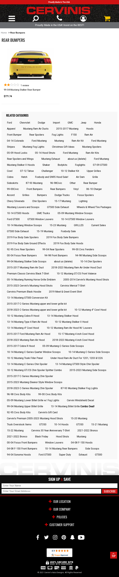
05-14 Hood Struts (45, 152)
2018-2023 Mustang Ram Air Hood (26, 339)
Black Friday (41, 436)
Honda (97, 122)
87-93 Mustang (34, 183)
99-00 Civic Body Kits (50, 394)
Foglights (80, 164)
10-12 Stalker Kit (70, 170)
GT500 (98, 454)
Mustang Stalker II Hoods (21, 164)
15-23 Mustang (58, 225)
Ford (9, 122)
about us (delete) (77, 158)
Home (4, 32)
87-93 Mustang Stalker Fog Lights (79, 388)
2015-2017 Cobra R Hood (21, 346)
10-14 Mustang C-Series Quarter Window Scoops (34, 352)
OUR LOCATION (62, 501)
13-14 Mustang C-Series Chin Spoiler (27, 364)
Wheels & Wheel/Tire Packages (94, 207)
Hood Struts (62, 436)
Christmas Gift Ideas (63, 146)
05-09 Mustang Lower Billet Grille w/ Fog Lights (33, 400)
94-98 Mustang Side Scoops (90, 255)
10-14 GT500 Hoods (18, 213)
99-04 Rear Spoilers (53, 249)
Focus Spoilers (85, 195)
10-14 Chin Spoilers (91, 261)
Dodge (41, 122)
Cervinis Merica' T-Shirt (72, 285)
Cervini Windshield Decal (80, 400)
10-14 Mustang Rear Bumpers (61, 448)
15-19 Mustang (45, 231)
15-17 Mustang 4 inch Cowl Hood (76, 333)
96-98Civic (56, 183)
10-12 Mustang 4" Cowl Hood (90, 309)
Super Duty (65, 454)
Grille (95, 177)
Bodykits (62, 164)
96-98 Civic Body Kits (19, 394)
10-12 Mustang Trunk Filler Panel (25, 358)
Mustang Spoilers (91, 146)
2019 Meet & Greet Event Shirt (65, 291)
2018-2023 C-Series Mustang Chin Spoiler (30, 388)
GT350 (42, 424)
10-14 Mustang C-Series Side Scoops (89, 352)
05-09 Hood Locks (17, 152)
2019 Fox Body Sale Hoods (68, 243)
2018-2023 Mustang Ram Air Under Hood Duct (76, 267)
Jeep (83, 122)
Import (56, 122)
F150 (74, 134)
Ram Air (88, 134)
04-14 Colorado (15, 140)
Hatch (24, 177)
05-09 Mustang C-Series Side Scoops (63, 346)
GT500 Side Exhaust (58, 207)
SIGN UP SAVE (59, 479)
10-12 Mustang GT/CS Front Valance (76, 273)
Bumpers (42, 195)
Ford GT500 (13, 219)
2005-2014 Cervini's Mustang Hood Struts (86, 279)
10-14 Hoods (61, 424)
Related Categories (17, 115)
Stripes (11, 146)
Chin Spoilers (39, 201)
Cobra (10, 177)
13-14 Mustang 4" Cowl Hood (23, 327)
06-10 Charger (94, 189)
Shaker (46, 164)
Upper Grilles (94, 170)
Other (73, 183)
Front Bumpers (34, 189)
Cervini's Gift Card (47, 412)
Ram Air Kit (78, 140)
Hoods (89, 128)
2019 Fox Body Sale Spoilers (23, 237)
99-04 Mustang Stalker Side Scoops (26, 261)
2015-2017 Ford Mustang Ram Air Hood (28, 333)
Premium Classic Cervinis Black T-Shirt (28, 273)
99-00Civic (13, 189)
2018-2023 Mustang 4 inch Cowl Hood (73, 339)
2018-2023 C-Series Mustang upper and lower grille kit (37, 309)
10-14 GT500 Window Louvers (77, 219)
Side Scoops (92, 448)
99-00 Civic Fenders (83, 249)
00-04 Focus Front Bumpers (22, 442)
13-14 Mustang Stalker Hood (62, 315)
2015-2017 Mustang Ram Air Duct (25, 267)
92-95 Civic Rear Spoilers (21, 249)
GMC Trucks (43, 213)
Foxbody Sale (68, 231)
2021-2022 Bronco (87, 430)
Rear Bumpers (58, 189)
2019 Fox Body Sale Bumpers (62, 237)
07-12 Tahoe (27, 170)
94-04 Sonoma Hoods (19, 454)
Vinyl (76, 189)
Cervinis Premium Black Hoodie (24, 291)
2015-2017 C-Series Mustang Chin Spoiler (30, 376)
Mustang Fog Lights (33, 146)
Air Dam (80, 177)
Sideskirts (12, 183)
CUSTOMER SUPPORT (61, 524)
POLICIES (62, 517)
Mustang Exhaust (50, 158)
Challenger (47, 170)
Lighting (83, 201)
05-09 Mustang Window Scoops (75, 213)
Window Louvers (54, 442)
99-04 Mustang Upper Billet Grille (25, 406)
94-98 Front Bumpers (56, 255)
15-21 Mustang (99, 424)
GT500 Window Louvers (40, 219)
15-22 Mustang (15, 430)
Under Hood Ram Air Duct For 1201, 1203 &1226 (77, 358)
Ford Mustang (39, 140)
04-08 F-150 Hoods (82, 442)
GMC (70, 122)
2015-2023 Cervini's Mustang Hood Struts (30, 285)
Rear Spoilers (36, 134)
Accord (11, 195)
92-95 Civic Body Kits (19, 412)
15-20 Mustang (79, 418)
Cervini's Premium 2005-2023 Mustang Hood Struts (35, 418)
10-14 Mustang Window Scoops (24, 225)
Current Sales (98, 225)
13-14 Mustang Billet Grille (73, 406)
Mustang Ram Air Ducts (35, 128)
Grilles (25, 195)
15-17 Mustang (62, 201)
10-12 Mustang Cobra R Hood (23, 315)
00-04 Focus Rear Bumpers (22, 255)
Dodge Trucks (62, 195)
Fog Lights (57, 134)
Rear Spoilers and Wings (20, 158)
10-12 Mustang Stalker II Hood (71, 321)
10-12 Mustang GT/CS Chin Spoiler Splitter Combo (34, 370)
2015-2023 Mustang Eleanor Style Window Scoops (34, 382)
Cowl (9, 170)
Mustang (59, 140)
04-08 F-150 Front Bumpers (22, 448)
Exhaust (83, 454)
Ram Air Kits (92, 152)
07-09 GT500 (100, 164)
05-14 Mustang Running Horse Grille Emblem (31, 279)
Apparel (11, 128)
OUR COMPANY (62, 509)
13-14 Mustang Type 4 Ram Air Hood (27, 321)
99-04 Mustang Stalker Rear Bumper (22, 89)
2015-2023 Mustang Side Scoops (88, 370)
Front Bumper (14, 134)
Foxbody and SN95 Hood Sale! (51, 177)
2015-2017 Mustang (67, 128)
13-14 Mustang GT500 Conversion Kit (27, 297)
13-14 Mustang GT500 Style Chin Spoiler (77, 364)
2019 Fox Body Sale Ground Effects (26, 243)
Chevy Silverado (15, 201)
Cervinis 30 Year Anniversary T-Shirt (50, 430)
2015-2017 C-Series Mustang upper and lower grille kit (37, 303)
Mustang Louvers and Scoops (23, 207)
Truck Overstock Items (19, 424)
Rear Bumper (90, 183)
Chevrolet (25, 122)
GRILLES (79, 225)
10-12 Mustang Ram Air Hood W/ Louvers (69, 327)
